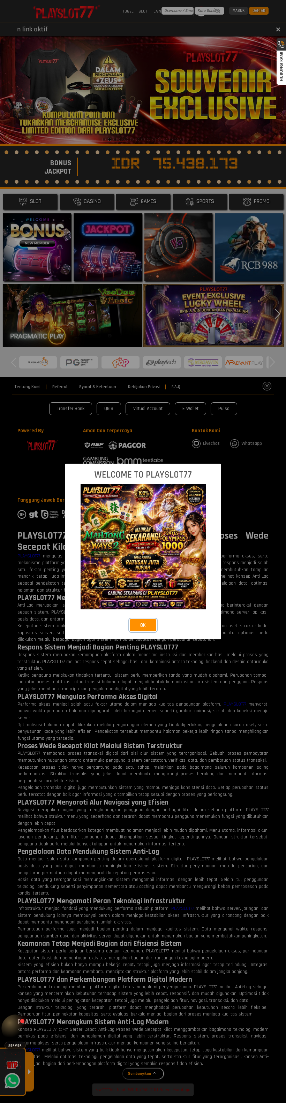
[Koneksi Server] (15, 1028)
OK (143, 625)
